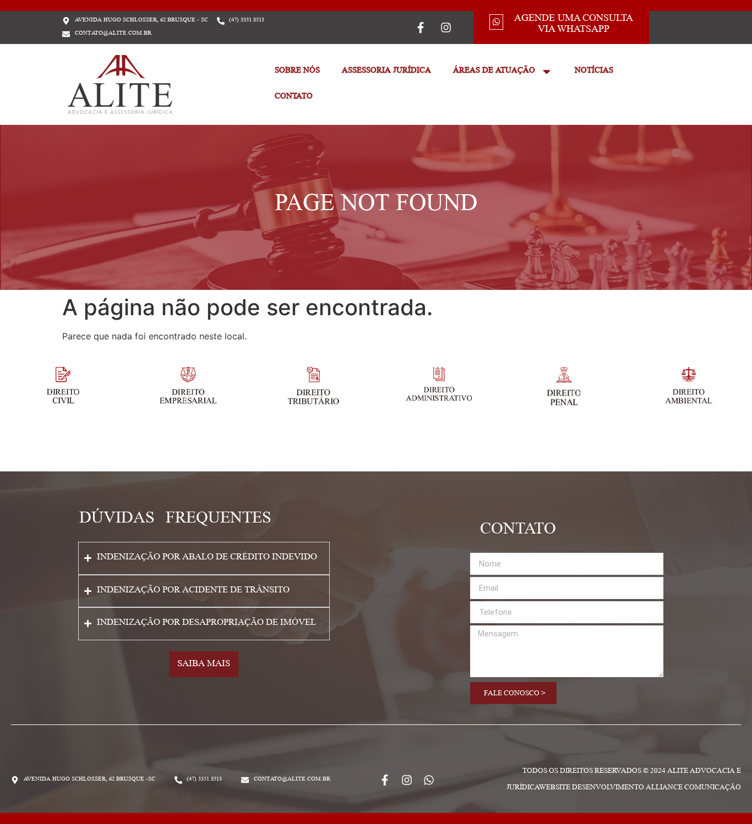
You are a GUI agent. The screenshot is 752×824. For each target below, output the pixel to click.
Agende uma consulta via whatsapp (573, 25)
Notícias (594, 71)
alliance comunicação (693, 788)
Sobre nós (297, 71)
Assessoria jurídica (386, 71)
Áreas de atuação (494, 71)
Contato (294, 97)
